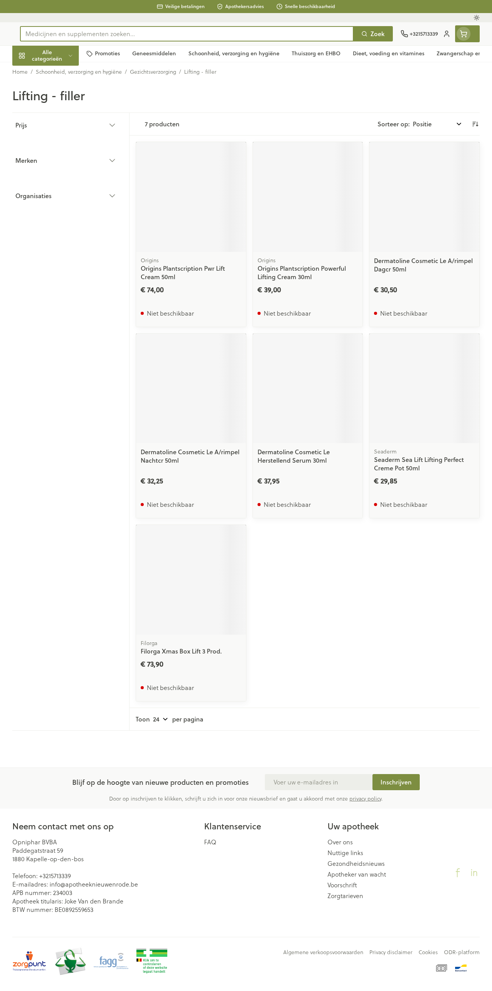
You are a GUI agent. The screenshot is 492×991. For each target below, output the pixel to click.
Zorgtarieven (345, 896)
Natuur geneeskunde (61, 180)
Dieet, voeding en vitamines (61, 117)
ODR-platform (462, 952)
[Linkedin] (474, 872)
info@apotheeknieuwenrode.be (94, 884)
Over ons (340, 842)
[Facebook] (458, 872)
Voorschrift (342, 885)
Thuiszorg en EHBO (61, 198)
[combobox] (187, 33)
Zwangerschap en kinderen (61, 141)
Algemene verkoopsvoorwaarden (323, 952)
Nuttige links (345, 853)
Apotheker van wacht (356, 874)
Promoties (33, 71)
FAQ (210, 842)
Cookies (428, 952)
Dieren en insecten (61, 217)
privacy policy (365, 798)
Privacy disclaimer (390, 952)
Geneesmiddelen (61, 235)
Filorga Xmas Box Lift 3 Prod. (181, 651)
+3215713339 (55, 875)
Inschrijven (396, 782)
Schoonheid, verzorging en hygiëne (61, 92)
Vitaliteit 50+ (61, 162)
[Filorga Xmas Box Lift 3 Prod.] (191, 580)
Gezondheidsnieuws (356, 863)
